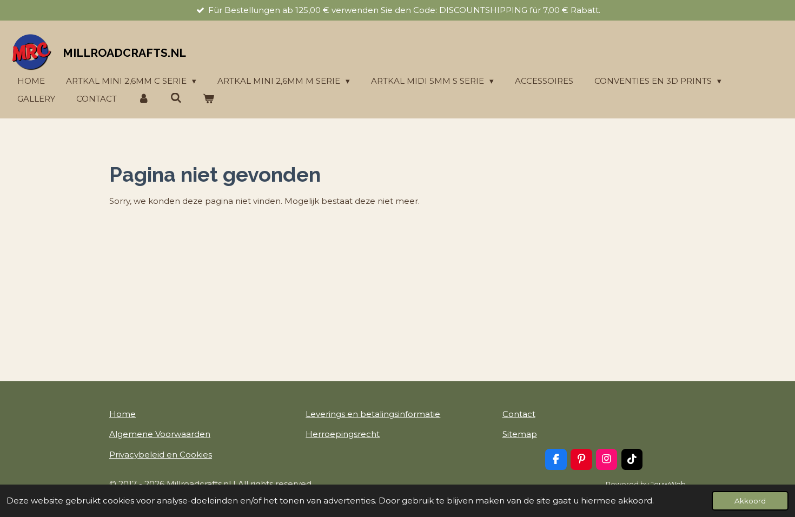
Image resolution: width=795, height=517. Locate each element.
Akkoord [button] (750, 500)
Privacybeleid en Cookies (160, 454)
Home (122, 414)
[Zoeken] (176, 98)
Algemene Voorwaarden (159, 434)
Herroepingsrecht (343, 434)
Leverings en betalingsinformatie (373, 414)
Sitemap (519, 434)
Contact (518, 414)
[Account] (143, 99)
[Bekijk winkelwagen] (208, 99)
